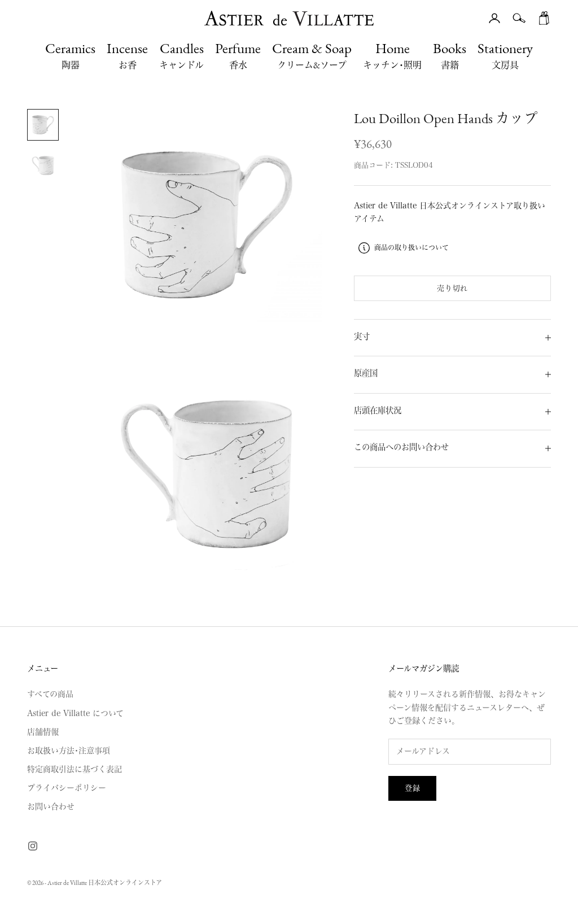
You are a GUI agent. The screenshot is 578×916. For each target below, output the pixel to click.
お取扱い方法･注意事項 (68, 750)
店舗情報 (43, 732)
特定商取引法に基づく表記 (74, 769)
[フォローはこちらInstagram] (32, 846)
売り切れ (452, 288)
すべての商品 (50, 694)
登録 (412, 788)
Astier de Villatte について (75, 713)
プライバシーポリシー (66, 788)
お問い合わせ (51, 806)
